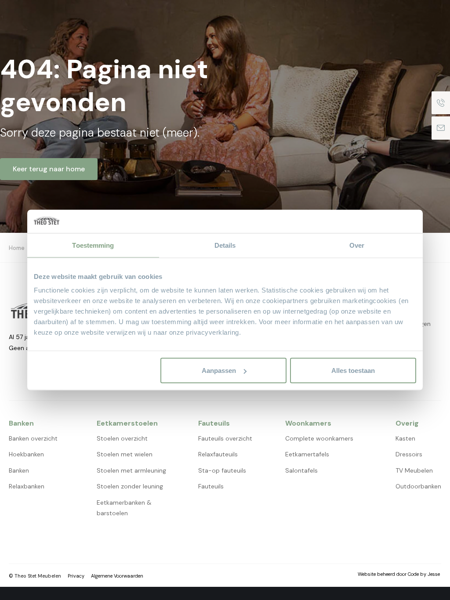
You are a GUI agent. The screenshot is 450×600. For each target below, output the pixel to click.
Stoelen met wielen (124, 454)
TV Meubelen (414, 470)
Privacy (76, 576)
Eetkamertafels (307, 454)
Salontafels (301, 470)
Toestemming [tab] (93, 245)
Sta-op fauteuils (222, 470)
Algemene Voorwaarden (117, 576)
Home (17, 248)
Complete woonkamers (319, 438)
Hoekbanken (26, 454)
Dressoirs (409, 454)
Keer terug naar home (49, 168)
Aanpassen (219, 370)
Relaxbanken (26, 486)
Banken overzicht (33, 438)
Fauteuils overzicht (225, 438)
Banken (19, 470)
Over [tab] (356, 245)
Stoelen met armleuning (131, 470)
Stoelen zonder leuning (130, 486)
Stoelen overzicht (122, 438)
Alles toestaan (353, 370)
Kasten (405, 438)
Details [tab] (225, 245)
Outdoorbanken (418, 486)
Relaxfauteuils (218, 454)
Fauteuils (211, 486)
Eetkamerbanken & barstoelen (124, 508)
